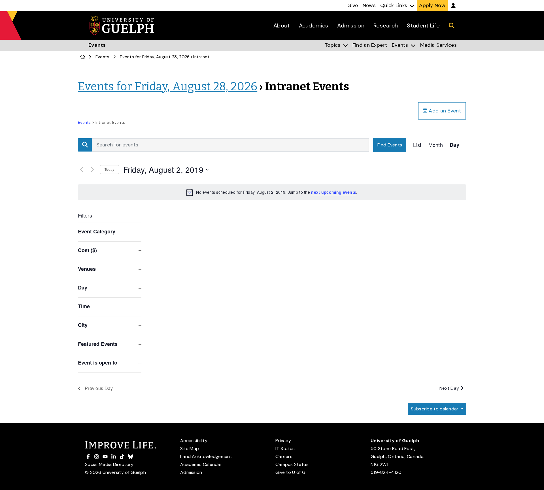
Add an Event (444, 110)
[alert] (272, 192)
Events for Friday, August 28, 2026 (155, 57)
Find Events (389, 145)
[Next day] (92, 169)
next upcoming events (333, 192)
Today (109, 169)
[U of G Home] (82, 57)
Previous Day (99, 388)
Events (102, 57)
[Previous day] (81, 169)
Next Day (449, 388)
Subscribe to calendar (435, 409)
